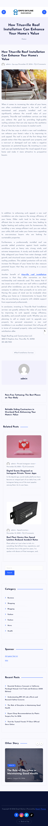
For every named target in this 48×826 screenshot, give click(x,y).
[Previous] (37, 743)
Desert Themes (40, 809)
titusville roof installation (33, 274)
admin (8, 64)
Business (11, 598)
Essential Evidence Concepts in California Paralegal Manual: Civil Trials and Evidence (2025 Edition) (24, 688)
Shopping (11, 603)
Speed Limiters (22, 530)
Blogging (11, 609)
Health (10, 631)
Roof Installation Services (24, 353)
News (10, 625)
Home (24, 39)
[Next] (41, 743)
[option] (24, 765)
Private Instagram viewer (26, 464)
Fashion (10, 614)
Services (15, 64)
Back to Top (25, 821)
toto (6, 660)
